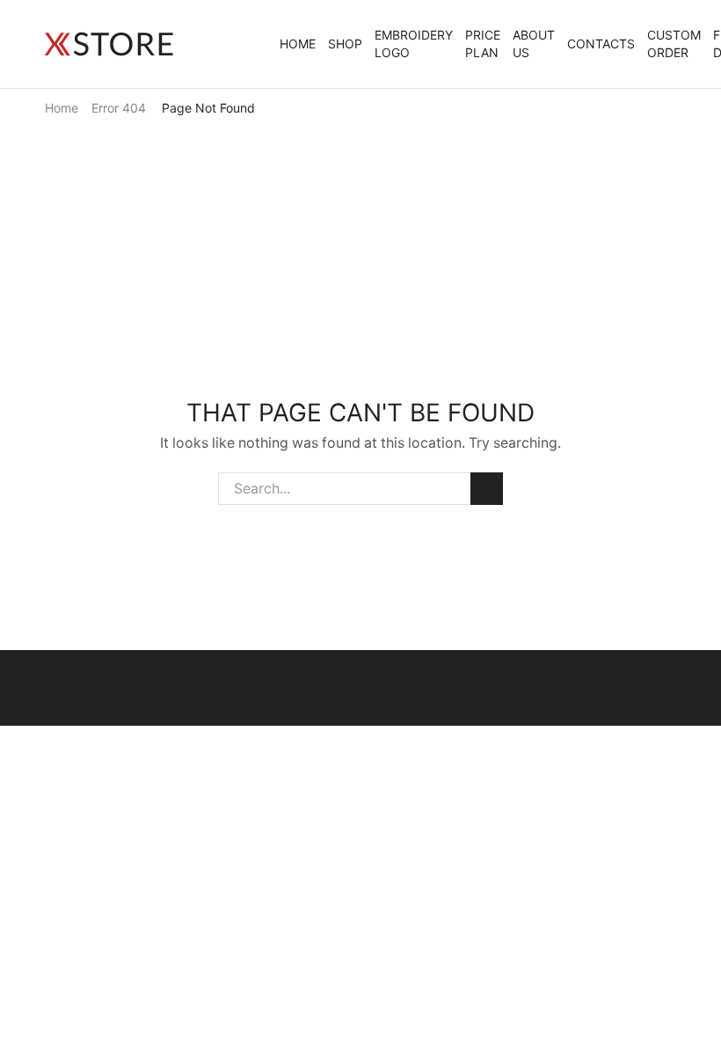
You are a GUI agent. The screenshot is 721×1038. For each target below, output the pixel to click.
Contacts (601, 43)
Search (486, 488)
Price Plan (482, 43)
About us (534, 43)
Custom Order (674, 43)
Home (298, 43)
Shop (345, 43)
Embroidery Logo (414, 43)
